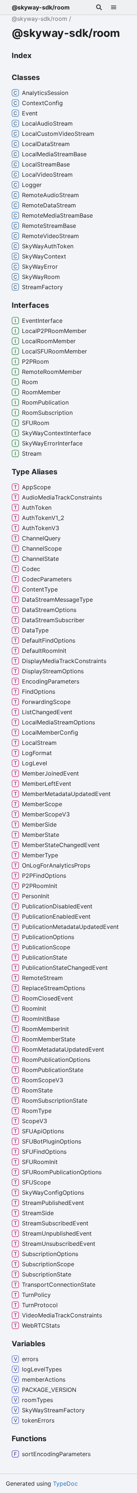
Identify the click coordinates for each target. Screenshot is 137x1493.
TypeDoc (65, 1483)
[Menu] (118, 7)
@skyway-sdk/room (41, 7)
